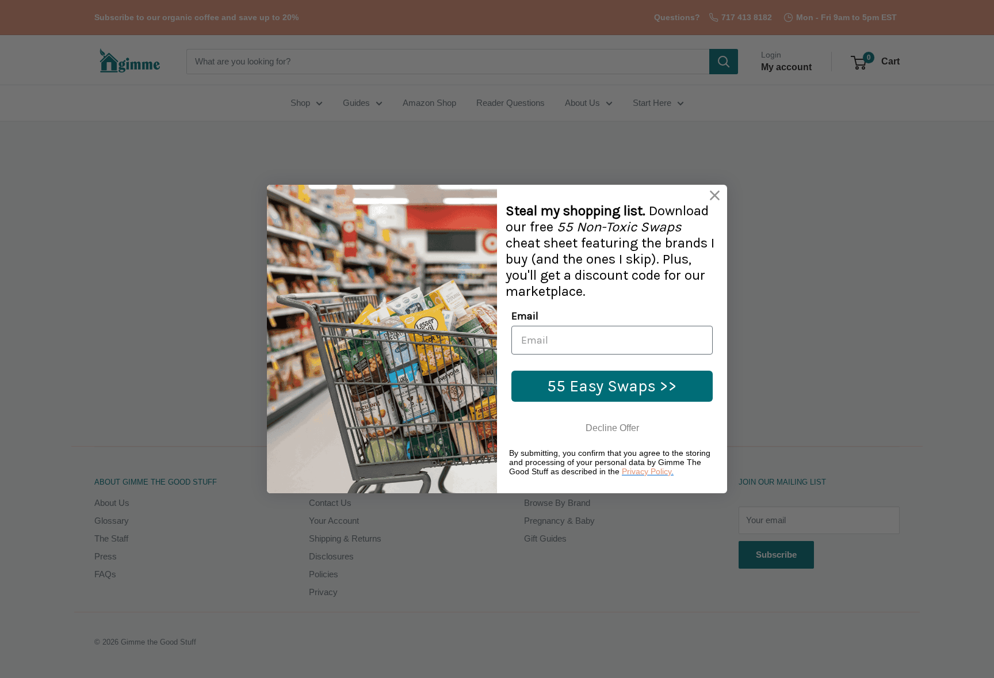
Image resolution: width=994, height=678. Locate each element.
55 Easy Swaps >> (612, 385)
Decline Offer (612, 428)
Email (524, 316)
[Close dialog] (715, 195)
